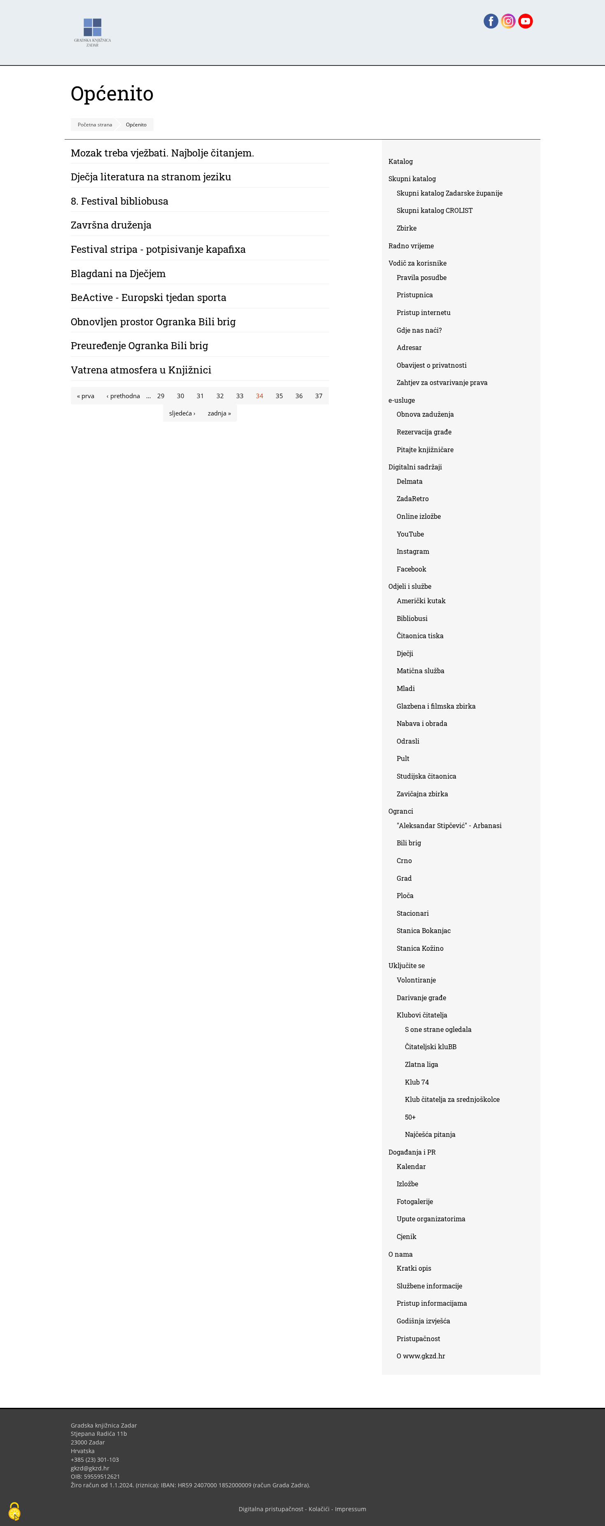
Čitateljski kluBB (430, 1046)
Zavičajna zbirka (422, 793)
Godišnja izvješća (423, 1320)
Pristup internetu (424, 312)
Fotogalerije (415, 1201)
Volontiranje (416, 979)
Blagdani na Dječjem (118, 273)
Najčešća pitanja (430, 1134)
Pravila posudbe (422, 277)
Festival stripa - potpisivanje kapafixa (158, 249)
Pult (403, 758)
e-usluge (402, 400)
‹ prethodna (123, 396)
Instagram (416, 553)
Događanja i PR (412, 1152)
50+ (410, 1117)
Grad (404, 878)
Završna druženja (111, 224)
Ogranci (401, 811)
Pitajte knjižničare (428, 451)
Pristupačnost (418, 1338)
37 (319, 396)
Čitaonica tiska (420, 635)
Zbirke (410, 230)
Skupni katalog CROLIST (438, 212)
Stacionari (413, 913)
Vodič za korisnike (418, 263)
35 (279, 396)
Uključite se (407, 965)
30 (180, 396)
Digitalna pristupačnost (271, 1509)
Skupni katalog (412, 178)
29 (161, 396)
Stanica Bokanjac (424, 930)
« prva (85, 396)
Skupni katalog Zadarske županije (450, 193)
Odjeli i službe (410, 586)
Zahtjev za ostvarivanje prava (442, 382)
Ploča (405, 895)
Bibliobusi (412, 618)
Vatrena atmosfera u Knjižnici (141, 369)
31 (200, 396)
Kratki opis (414, 1268)
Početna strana (95, 124)
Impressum (350, 1509)
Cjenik (407, 1236)
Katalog (404, 163)
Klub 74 (417, 1082)
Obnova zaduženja (425, 414)
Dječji (405, 653)
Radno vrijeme (411, 245)
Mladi (406, 688)
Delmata (413, 483)
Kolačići (319, 1509)
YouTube (413, 535)
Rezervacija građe (424, 431)
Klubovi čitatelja (422, 1014)
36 (299, 396)
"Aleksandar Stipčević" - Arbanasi (449, 825)
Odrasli (408, 741)
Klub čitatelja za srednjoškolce (452, 1099)
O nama (401, 1254)
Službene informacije (429, 1285)
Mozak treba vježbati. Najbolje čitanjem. (162, 152)
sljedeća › (182, 413)
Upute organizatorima (431, 1218)
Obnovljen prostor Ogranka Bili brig (153, 321)
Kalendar (411, 1166)
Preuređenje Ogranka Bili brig (139, 345)
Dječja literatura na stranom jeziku (151, 176)
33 (240, 396)
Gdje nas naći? (419, 330)
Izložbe (407, 1183)
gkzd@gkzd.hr (93, 1468)
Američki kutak (421, 600)
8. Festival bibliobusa (119, 201)
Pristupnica (415, 294)
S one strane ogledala (438, 1029)
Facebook (415, 570)
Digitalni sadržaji (415, 466)
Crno (404, 860)
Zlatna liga (421, 1064)
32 (220, 396)
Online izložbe (419, 516)
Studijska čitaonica (426, 776)
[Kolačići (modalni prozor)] (14, 1512)
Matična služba (420, 670)
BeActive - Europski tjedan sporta (148, 297)
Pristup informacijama (432, 1303)
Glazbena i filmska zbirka (436, 706)
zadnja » (219, 413)
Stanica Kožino (420, 948)
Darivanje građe (421, 997)
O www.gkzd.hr (421, 1355)
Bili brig (409, 842)
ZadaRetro (413, 498)
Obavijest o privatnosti (432, 365)
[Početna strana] (95, 28)
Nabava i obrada (422, 723)
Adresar (409, 347)
